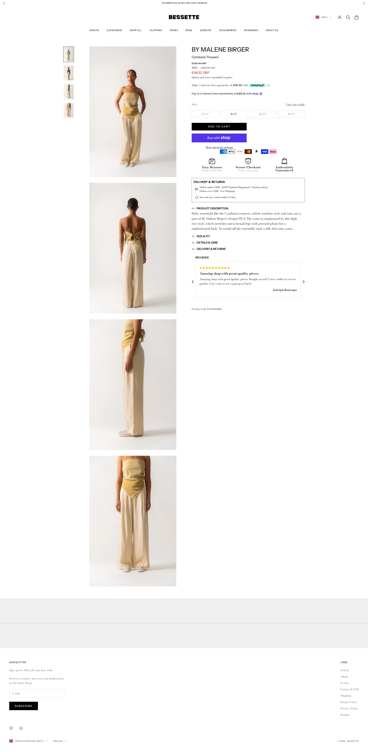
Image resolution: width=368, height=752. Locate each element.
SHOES (174, 30)
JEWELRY (205, 30)
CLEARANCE (114, 30)
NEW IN (94, 30)
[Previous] (193, 281)
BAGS (189, 30)
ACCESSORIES (227, 30)
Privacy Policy (349, 708)
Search (344, 670)
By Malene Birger (220, 49)
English (58, 741)
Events (344, 683)
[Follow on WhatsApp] (21, 728)
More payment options (219, 147)
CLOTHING (156, 30)
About (344, 676)
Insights (345, 715)
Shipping (345, 695)
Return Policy (348, 702)
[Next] (303, 281)
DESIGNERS (251, 30)
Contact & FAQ (349, 689)
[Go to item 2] (68, 73)
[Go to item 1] (68, 54)
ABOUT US (272, 30)
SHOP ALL (136, 30)
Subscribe (23, 705)
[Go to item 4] (68, 111)
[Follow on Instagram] (11, 728)
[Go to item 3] (68, 92)
